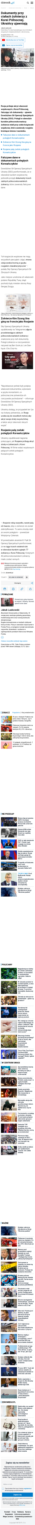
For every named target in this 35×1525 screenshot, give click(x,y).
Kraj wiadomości (28, 712)
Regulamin (9, 1514)
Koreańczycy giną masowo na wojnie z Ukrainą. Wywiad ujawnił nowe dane (24, 601)
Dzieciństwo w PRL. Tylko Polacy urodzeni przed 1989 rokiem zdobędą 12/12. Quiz (15, 645)
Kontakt (7, 1512)
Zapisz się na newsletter (14, 45)
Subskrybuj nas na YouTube (15, 40)
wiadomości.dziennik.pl (15, 8)
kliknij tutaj (22, 1505)
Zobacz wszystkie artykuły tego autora (14, 641)
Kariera (28, 1512)
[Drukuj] (13, 589)
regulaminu (27, 1488)
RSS (17, 1519)
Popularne (16, 712)
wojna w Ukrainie (16, 577)
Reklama (20, 1512)
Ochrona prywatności (22, 1514)
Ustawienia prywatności (23, 1517)
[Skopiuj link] (21, 589)
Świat (25, 8)
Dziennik (3, 8)
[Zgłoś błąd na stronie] (30, 589)
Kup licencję (16, 569)
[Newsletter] (4, 589)
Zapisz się (17, 1495)
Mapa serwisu (8, 1517)
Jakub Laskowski (16, 30)
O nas (14, 1512)
